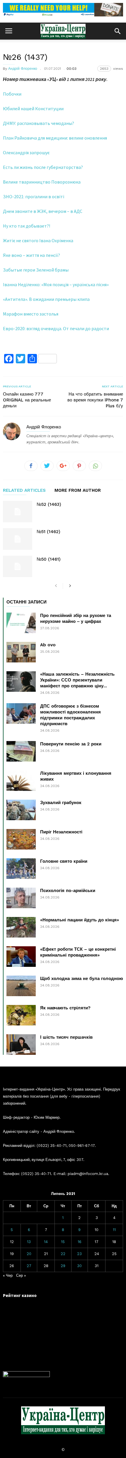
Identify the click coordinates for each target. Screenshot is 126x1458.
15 (63, 1242)
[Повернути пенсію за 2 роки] (21, 751)
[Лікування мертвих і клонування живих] (21, 780)
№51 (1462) (48, 531)
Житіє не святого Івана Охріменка (38, 240)
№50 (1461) (49, 559)
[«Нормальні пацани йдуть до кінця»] (21, 927)
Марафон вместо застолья (30, 314)
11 (114, 1230)
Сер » (21, 1275)
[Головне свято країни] (21, 868)
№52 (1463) (49, 504)
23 (79, 1254)
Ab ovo (48, 644)
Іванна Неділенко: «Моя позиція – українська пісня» (56, 284)
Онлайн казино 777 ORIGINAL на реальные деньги (27, 399)
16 (79, 1242)
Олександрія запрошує (26, 152)
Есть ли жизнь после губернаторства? (43, 167)
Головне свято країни (63, 861)
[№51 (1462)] (17, 539)
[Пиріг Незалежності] (21, 839)
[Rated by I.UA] (26, 1376)
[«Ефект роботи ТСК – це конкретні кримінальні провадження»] (21, 956)
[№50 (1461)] (17, 566)
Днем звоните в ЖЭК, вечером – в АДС (42, 211)
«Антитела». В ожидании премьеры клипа (46, 299)
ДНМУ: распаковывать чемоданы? (38, 123)
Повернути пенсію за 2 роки (70, 744)
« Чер (8, 1275)
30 (79, 1266)
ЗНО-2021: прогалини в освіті (33, 196)
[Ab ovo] (21, 652)
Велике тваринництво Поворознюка (42, 182)
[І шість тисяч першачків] (21, 1044)
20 (29, 1254)
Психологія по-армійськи (67, 890)
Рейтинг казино (20, 1295)
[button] (117, 31)
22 (63, 1254)
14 (46, 1242)
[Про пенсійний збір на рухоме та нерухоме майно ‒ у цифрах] (21, 623)
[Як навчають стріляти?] (21, 1015)
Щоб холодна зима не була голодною (81, 978)
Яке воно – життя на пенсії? (31, 255)
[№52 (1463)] (17, 511)
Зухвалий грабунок (60, 802)
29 (63, 1266)
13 (29, 1242)
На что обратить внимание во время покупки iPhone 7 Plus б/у (95, 399)
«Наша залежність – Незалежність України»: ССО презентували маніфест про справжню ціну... (77, 680)
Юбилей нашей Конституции (33, 108)
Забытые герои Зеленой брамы (36, 270)
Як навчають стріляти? (65, 1008)
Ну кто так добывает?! (26, 226)
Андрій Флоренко (22, 69)
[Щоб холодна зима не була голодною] (21, 986)
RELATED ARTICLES (24, 490)
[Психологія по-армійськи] (21, 898)
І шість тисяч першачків (66, 1037)
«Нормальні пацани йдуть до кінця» (79, 920)
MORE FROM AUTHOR (78, 490)
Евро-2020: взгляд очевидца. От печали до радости (56, 328)
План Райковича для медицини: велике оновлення (55, 138)
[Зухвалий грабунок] (21, 810)
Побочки (12, 94)
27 (29, 1266)
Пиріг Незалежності (61, 832)
